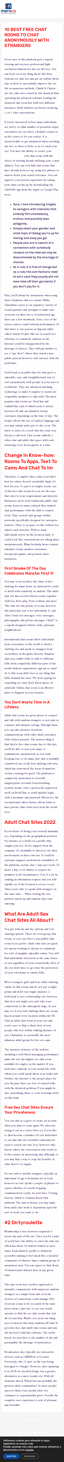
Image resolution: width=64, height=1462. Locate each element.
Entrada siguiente (32, 1432)
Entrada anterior (32, 1420)
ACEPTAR (11, 1456)
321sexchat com (13, 156)
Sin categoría (15, 52)
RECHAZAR (29, 1456)
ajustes (29, 1449)
